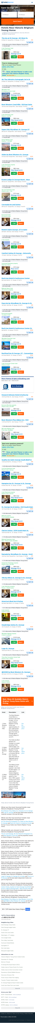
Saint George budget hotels (8, 927)
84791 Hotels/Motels (6, 994)
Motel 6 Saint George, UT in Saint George (14, 230)
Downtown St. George (7, 959)
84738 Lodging (5, 1005)
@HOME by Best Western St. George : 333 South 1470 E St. (16, 672)
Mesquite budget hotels (7, 950)
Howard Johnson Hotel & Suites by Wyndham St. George (15, 395)
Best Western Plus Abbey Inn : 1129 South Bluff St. (15, 420)
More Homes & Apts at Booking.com (16, 379)
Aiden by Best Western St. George (15, 154)
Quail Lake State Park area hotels (10, 985)
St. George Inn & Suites (18, 876)
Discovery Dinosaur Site (7, 975)
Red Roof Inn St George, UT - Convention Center (17, 353)
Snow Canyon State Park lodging (10, 977)
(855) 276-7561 (8, 67)
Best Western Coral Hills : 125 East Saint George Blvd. (17, 104)
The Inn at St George (7, 834)
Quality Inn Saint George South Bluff (20, 887)
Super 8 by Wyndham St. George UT (16, 129)
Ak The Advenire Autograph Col (10, 821)
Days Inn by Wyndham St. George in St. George (17, 303)
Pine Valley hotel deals (7, 940)
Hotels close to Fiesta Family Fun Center (12, 967)
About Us (9, 1013)
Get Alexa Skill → (11, 75)
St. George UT (5, 930)
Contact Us (4, 1013)
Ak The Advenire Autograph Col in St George (16, 79)
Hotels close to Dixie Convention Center (11, 970)
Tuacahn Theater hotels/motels (9, 980)
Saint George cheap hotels (8, 925)
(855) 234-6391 (12, 1016)
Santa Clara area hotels (7, 932)
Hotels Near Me (28, 1013)
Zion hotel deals (5, 948)
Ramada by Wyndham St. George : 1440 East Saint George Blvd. (17, 554)
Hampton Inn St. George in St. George (16, 483)
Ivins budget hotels (6, 937)
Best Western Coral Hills (11, 835)
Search (27, 909)
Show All (17, 988)
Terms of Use (16, 1013)
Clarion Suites (5, 887)
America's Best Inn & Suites (12, 601)
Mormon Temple (5, 962)
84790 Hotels (4, 1002)
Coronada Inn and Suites (11, 205)
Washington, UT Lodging (7, 935)
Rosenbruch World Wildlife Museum (10, 972)
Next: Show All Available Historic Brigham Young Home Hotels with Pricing (16, 701)
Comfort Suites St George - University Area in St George (16, 253)
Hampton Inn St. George (26, 811)
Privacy (22, 1013)
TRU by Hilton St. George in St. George (16, 578)
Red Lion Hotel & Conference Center (16, 278)
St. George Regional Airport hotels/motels (12, 982)
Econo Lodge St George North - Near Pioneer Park (16, 180)
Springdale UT (5, 945)
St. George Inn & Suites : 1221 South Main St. (17, 507)
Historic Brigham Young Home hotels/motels (13, 957)
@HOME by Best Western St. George (14, 901)
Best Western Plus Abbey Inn (9, 811)
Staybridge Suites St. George (13, 625)
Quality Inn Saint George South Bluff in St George (17, 460)
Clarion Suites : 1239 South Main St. (15, 530)
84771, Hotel (4, 997)
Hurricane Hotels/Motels (7, 943)
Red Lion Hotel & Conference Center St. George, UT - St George (17, 328)
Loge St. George (8, 648)
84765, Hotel (4, 999)
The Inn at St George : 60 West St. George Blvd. (15, 38)
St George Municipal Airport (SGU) (10, 964)
